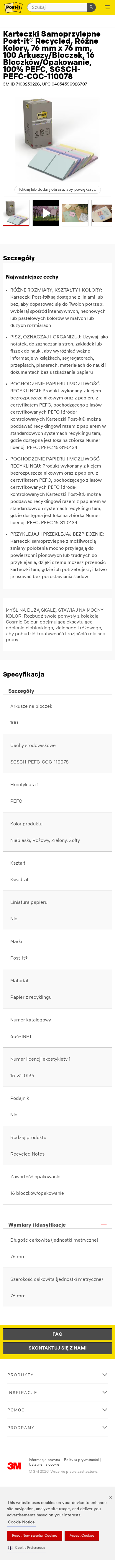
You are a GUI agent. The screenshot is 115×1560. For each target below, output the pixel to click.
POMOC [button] (16, 1409)
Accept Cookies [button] (82, 1536)
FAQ (57, 1334)
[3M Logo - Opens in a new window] (13, 7)
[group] (16, 213)
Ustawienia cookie (44, 1465)
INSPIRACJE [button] (22, 1392)
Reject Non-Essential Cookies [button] (34, 1536)
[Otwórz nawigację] (107, 7)
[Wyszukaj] (91, 7)
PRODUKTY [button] (20, 1374)
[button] (26, 1548)
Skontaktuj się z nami (58, 1348)
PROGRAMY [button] (20, 1427)
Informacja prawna (44, 1460)
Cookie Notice (21, 1522)
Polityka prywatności (81, 1460)
